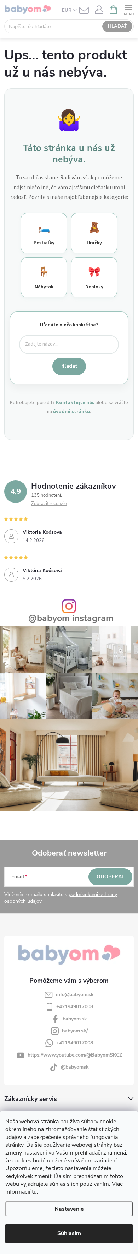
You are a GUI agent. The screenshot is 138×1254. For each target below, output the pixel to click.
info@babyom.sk (75, 994)
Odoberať (111, 876)
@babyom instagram (71, 618)
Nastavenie (69, 1209)
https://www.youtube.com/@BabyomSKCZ (75, 1055)
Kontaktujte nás (75, 402)
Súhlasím (69, 1233)
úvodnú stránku (71, 411)
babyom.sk (75, 1018)
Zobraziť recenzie (49, 503)
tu (34, 1192)
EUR (66, 10)
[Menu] (128, 9)
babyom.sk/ (75, 1030)
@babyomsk (75, 1067)
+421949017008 (74, 1006)
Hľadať (117, 26)
